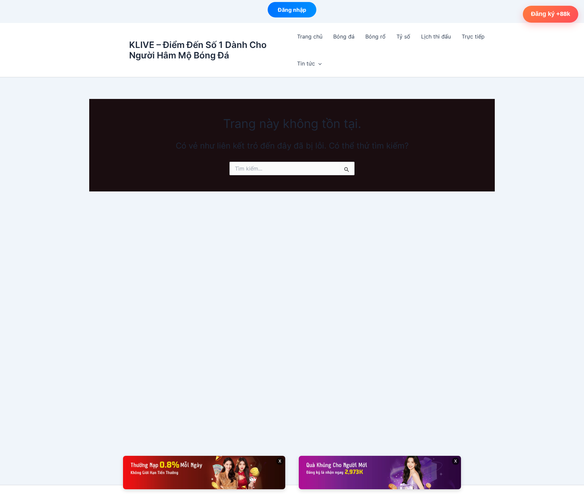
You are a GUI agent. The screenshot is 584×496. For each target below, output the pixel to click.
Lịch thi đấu (436, 36)
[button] (318, 63)
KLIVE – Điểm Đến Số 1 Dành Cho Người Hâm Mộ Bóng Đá (198, 50)
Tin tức (306, 63)
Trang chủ (309, 36)
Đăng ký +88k (550, 13)
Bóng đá (344, 36)
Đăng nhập (292, 9)
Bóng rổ (375, 36)
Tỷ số (403, 36)
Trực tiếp (473, 36)
